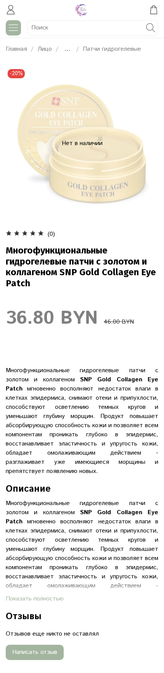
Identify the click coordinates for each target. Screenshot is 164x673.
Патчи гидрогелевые (112, 49)
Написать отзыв (34, 652)
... (67, 49)
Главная (16, 49)
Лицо (44, 49)
